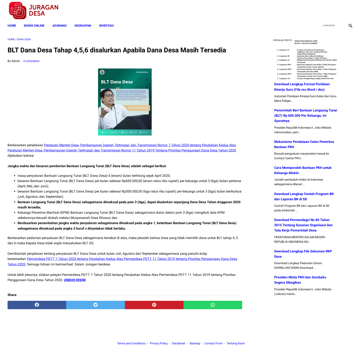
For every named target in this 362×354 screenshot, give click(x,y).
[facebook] (320, 10)
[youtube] (340, 10)
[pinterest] (154, 305)
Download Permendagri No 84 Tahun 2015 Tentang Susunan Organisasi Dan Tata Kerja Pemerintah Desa (303, 225)
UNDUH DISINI (75, 280)
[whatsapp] (213, 305)
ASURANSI (59, 25)
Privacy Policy (159, 343)
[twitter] (330, 10)
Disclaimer (178, 343)
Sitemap (195, 343)
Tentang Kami (236, 343)
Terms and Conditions (131, 343)
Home (12, 25)
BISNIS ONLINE (34, 25)
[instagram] (349, 10)
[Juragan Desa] (36, 10)
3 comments (31, 61)
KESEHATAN (83, 25)
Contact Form (213, 343)
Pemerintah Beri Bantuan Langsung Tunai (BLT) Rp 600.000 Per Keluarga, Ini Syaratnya (305, 115)
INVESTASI (106, 25)
